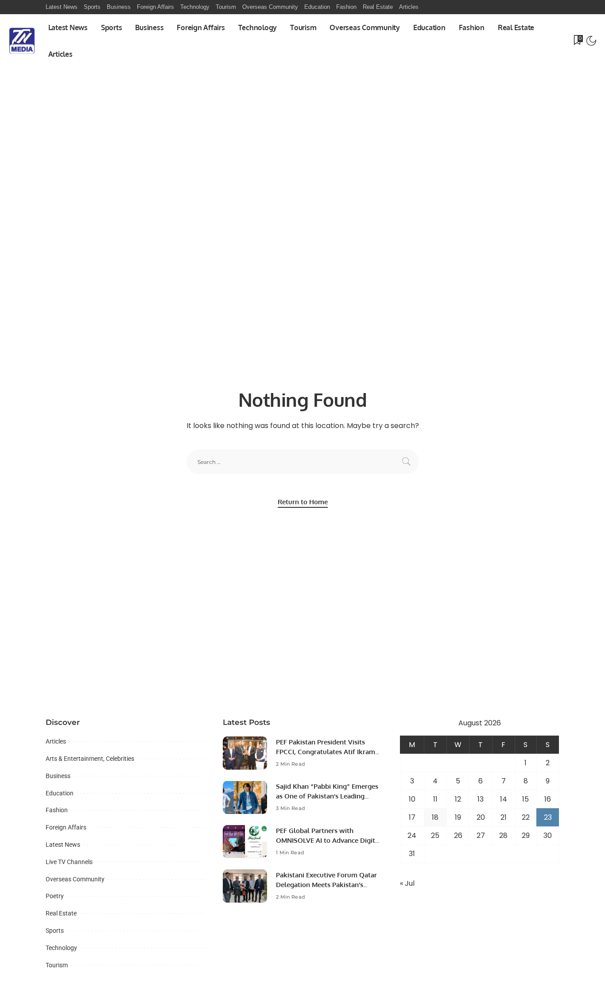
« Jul (407, 883)
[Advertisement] (302, 134)
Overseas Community (75, 879)
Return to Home (303, 502)
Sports (55, 930)
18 (435, 817)
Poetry (55, 896)
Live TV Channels (69, 861)
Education (60, 793)
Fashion (57, 810)
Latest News (63, 844)
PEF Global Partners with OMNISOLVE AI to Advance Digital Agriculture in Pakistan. (328, 840)
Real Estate (61, 913)
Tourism (57, 965)
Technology (61, 947)
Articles (56, 741)
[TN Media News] (22, 40)
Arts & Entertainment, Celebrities (90, 758)
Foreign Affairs (66, 827)
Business (58, 775)
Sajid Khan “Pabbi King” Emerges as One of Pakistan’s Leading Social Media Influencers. (327, 796)
